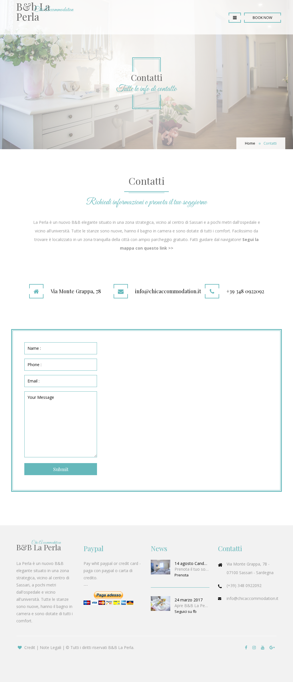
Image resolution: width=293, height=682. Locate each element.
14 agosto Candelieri (192, 563)
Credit (29, 647)
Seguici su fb (186, 611)
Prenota (182, 575)
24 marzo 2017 (189, 600)
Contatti (270, 143)
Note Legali (50, 647)
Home (250, 143)
